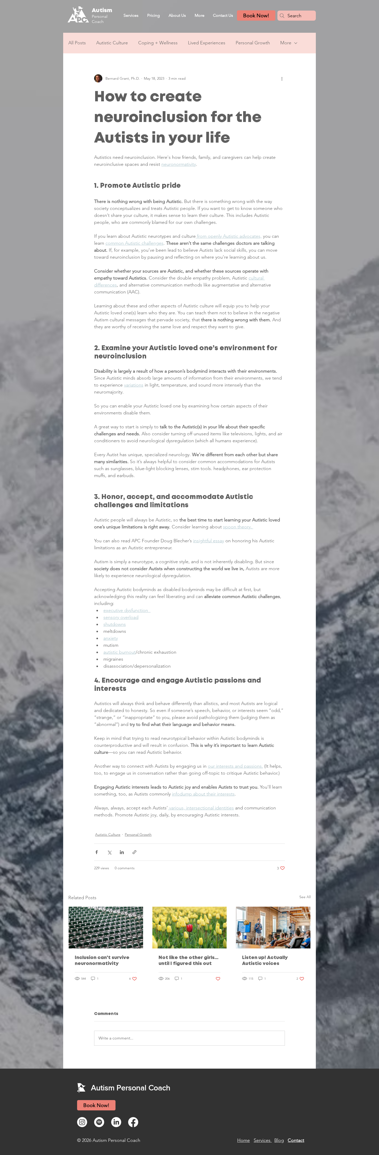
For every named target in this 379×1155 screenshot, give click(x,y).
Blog (279, 1140)
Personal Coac (100, 19)
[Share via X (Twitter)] (109, 852)
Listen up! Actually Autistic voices (265, 961)
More (285, 43)
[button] (131, 15)
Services (263, 1140)
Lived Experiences (206, 43)
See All (305, 897)
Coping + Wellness (158, 43)
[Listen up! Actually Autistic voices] (273, 927)
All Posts (77, 43)
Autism (102, 10)
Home (243, 1140)
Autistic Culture (112, 43)
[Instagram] (82, 1122)
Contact (296, 1140)
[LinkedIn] (116, 1122)
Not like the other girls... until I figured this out (188, 961)
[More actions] (282, 78)
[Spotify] (99, 1122)
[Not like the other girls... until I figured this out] (189, 927)
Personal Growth (253, 43)
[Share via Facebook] (96, 852)
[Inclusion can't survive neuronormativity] (106, 927)
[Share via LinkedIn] (121, 852)
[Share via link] (134, 852)
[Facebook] (133, 1122)
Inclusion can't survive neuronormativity (102, 961)
